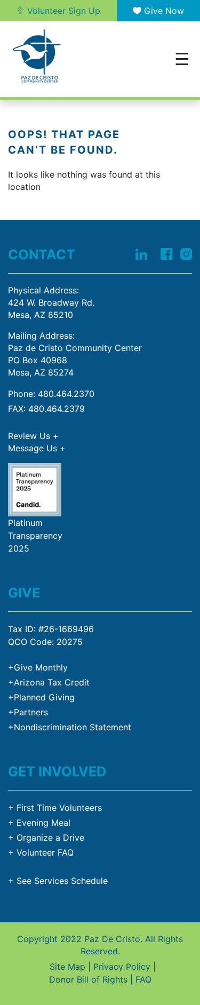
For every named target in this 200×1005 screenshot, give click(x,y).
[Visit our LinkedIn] (141, 253)
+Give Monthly (38, 667)
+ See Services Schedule (58, 880)
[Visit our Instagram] (186, 253)
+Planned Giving (41, 697)
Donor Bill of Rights (88, 979)
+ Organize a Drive (46, 837)
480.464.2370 (66, 393)
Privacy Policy (121, 966)
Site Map (67, 966)
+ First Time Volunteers (55, 807)
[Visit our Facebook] (166, 253)
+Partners (28, 712)
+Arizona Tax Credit (49, 682)
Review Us (33, 435)
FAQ (143, 979)
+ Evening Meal (39, 822)
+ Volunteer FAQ (41, 852)
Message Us (37, 448)
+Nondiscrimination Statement (69, 727)
